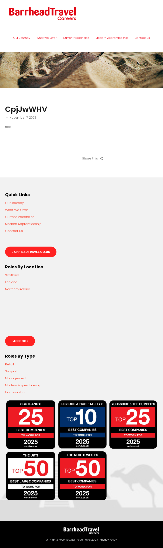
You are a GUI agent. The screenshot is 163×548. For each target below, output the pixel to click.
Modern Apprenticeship (112, 38)
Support (11, 371)
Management (16, 378)
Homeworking (16, 392)
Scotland (12, 275)
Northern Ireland (17, 289)
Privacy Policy (108, 539)
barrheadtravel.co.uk (30, 252)
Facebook (20, 341)
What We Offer (47, 38)
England (11, 282)
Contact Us (142, 38)
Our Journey (21, 38)
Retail (9, 364)
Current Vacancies (76, 38)
